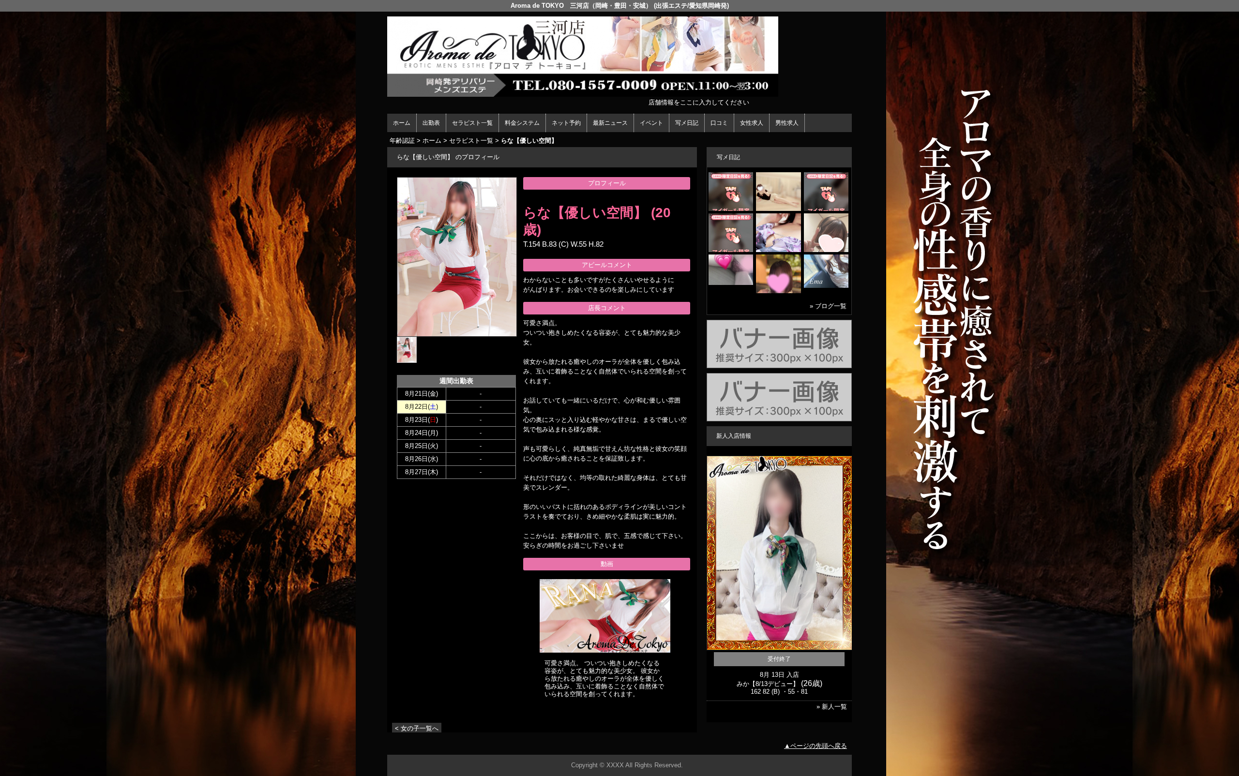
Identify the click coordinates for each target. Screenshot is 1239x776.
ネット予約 (566, 122)
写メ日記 (686, 122)
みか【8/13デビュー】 (768, 683)
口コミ (719, 122)
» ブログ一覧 (828, 306)
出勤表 (431, 122)
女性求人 (751, 122)
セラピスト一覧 (472, 122)
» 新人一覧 (831, 706)
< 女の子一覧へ (416, 728)
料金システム (522, 122)
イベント (651, 122)
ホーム (401, 122)
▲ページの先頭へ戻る (815, 745)
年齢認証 (402, 140)
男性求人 (787, 122)
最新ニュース (610, 122)
